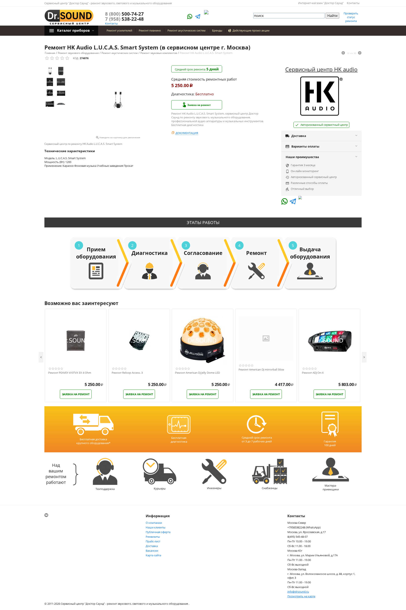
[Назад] (343, 53)
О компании (154, 523)
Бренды (217, 30)
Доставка (152, 546)
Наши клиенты (155, 527)
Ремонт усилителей (119, 30)
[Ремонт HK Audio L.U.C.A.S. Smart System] (118, 100)
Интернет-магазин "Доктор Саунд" (321, 3)
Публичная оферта (158, 532)
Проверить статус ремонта (351, 17)
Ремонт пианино (150, 30)
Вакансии (152, 551)
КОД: (76, 58)
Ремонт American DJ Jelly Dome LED (197, 373)
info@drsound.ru (298, 592)
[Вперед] (360, 53)
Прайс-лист (153, 541)
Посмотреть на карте (301, 596)
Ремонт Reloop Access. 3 (127, 373)
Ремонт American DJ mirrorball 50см (261, 369)
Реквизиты (153, 537)
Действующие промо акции (251, 30)
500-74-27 (124, 14)
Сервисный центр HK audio (321, 69)
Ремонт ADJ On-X (313, 373)
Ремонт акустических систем (186, 30)
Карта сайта (153, 555)
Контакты (353, 3)
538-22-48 (124, 19)
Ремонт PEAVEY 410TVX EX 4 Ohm (69, 373)
